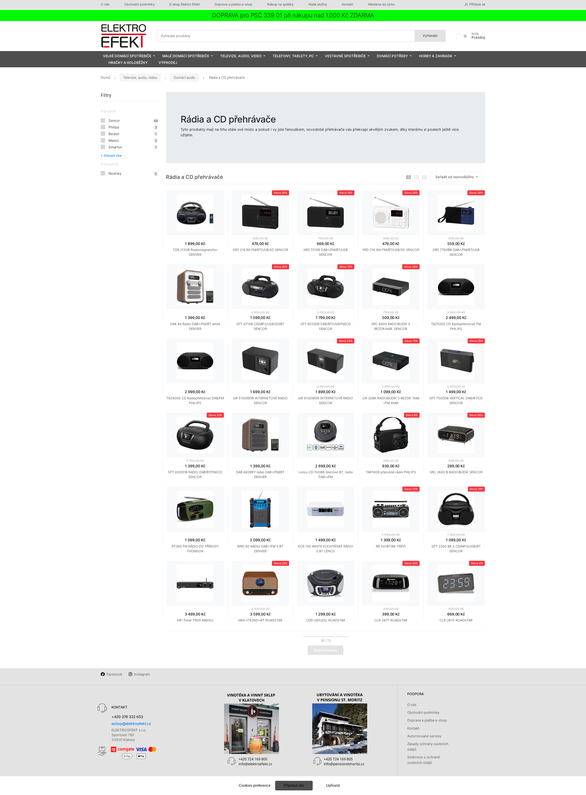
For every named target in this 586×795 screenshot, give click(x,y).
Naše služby (318, 4)
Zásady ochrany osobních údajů (427, 746)
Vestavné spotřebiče (345, 56)
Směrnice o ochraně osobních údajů (423, 760)
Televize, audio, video (241, 56)
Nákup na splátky (280, 4)
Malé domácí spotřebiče (185, 56)
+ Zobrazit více (111, 155)
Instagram (142, 674)
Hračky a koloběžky (128, 62)
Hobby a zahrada (435, 56)
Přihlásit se (477, 4)
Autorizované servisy (424, 736)
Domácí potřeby (392, 56)
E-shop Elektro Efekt (184, 4)
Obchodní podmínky (139, 4)
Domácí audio (184, 77)
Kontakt (347, 4)
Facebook (114, 674)
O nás (105, 4)
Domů (105, 77)
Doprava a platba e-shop (233, 4)
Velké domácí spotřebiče (127, 56)
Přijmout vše (294, 785)
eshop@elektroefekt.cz (131, 723)
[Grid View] (408, 177)
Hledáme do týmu (381, 4)
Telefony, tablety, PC (293, 56)
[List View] (425, 177)
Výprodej (168, 62)
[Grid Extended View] (416, 177)
